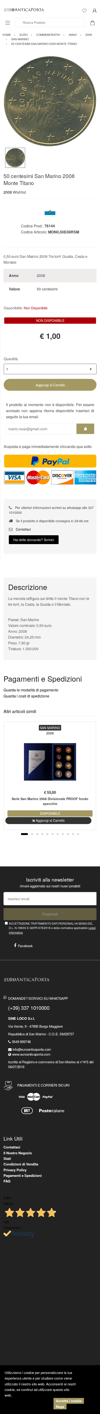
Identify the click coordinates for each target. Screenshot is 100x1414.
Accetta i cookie (69, 1400)
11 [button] (78, 834)
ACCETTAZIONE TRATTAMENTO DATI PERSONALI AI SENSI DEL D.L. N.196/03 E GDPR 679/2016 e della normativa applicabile (52, 927)
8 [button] (63, 834)
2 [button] (32, 834)
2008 (7, 192)
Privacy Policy (15, 1169)
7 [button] (58, 834)
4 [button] (42, 834)
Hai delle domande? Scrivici (33, 539)
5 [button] (47, 834)
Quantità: (11, 358)
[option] (50, 101)
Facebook (25, 945)
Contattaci (23, 529)
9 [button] (68, 834)
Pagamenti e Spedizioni (22, 1175)
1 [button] (24, 834)
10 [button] (73, 834)
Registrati (50, 914)
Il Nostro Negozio (17, 1152)
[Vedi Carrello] (94, 22)
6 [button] (52, 834)
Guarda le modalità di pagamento (30, 690)
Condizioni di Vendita (20, 1164)
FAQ (6, 1181)
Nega (60, 1406)
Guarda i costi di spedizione (26, 696)
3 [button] (37, 834)
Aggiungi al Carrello (50, 384)
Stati (7, 1158)
